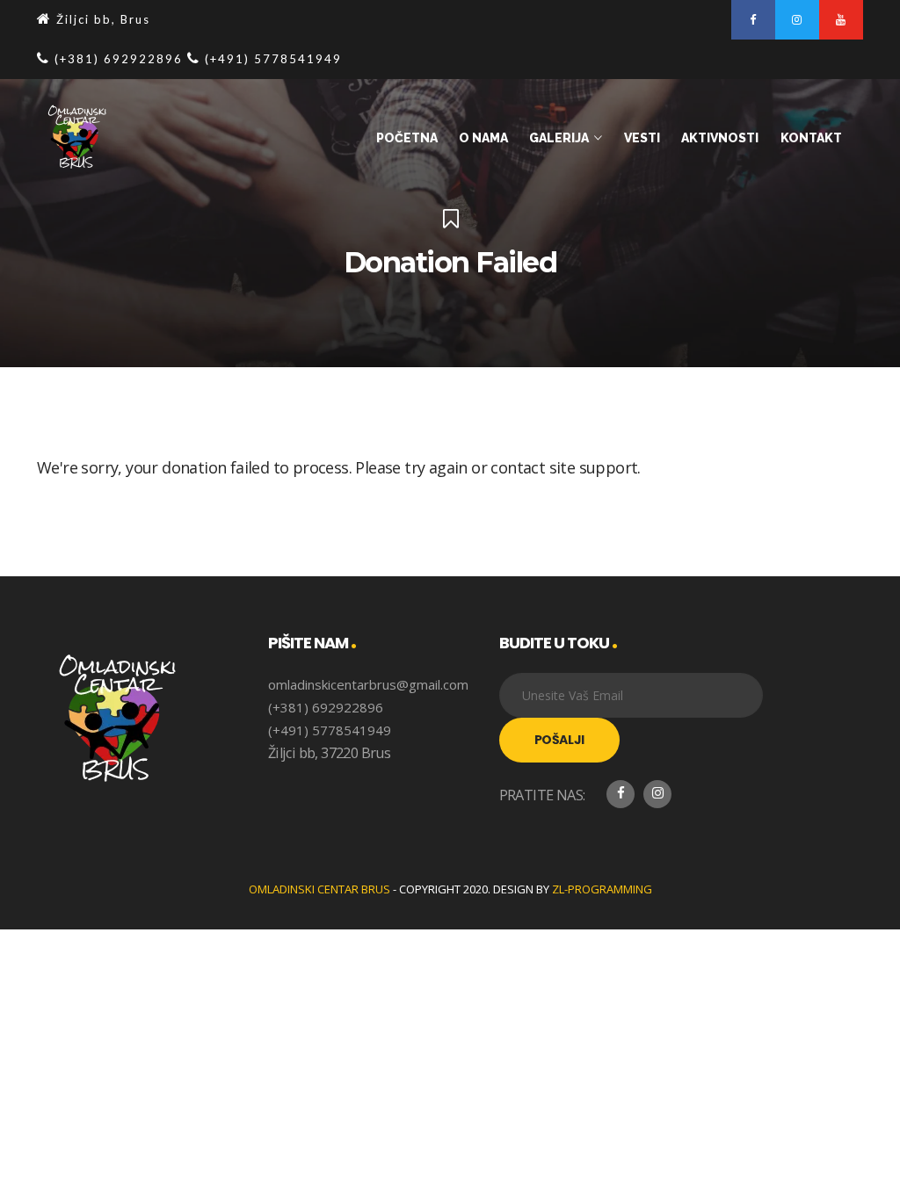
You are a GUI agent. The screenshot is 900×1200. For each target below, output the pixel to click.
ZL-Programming (602, 889)
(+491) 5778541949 (329, 730)
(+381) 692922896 (325, 707)
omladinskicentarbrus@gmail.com (368, 684)
